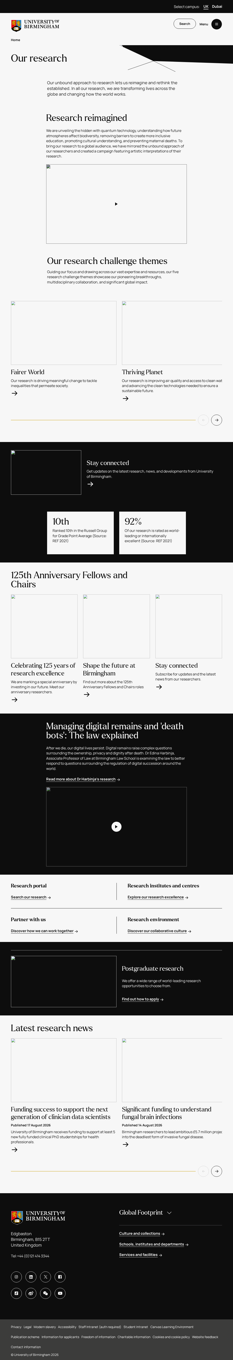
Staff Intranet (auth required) (100, 1327)
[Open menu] (216, 24)
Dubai (217, 6)
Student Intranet (136, 1327)
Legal (27, 1327)
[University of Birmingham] (35, 24)
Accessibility (67, 1327)
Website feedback (205, 1337)
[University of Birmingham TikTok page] (16, 1293)
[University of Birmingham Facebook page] (60, 1276)
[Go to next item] (216, 420)
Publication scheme (25, 1337)
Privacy (16, 1327)
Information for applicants (60, 1337)
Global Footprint (141, 1212)
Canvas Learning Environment (172, 1327)
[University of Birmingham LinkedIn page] (30, 1276)
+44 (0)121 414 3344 (33, 1255)
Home (15, 40)
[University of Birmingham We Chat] (45, 1293)
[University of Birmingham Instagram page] (16, 1276)
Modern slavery (45, 1327)
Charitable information (134, 1337)
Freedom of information (98, 1337)
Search (184, 23)
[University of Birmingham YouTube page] (60, 1293)
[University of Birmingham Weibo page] (30, 1293)
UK (205, 6)
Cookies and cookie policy (171, 1337)
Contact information (26, 1347)
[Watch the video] (116, 204)
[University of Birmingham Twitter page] (45, 1276)
